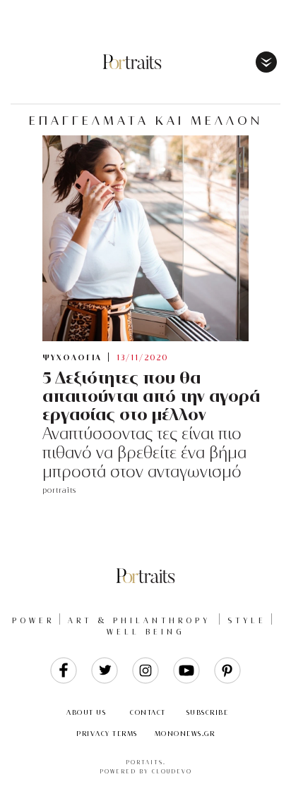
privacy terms (107, 733)
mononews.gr (185, 733)
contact (148, 712)
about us (86, 712)
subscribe (207, 712)
